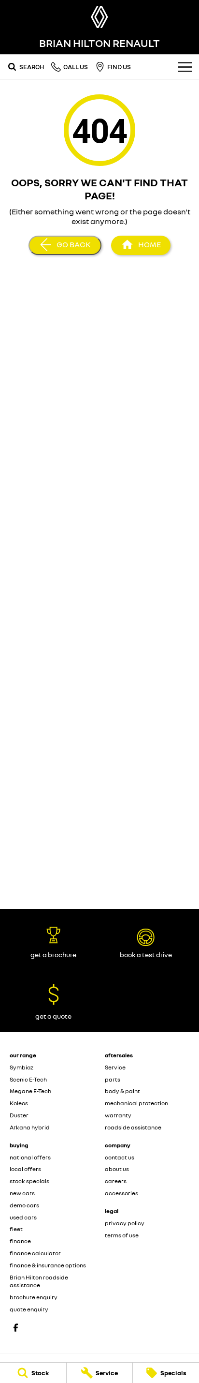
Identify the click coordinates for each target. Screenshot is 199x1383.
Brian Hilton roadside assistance (39, 1281)
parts (112, 1079)
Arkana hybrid (30, 1127)
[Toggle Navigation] (185, 67)
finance (20, 1241)
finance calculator (35, 1253)
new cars (22, 1193)
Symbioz (21, 1067)
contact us (119, 1157)
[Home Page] (99, 17)
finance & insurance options (48, 1265)
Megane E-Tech (30, 1091)
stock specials (29, 1181)
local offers (25, 1169)
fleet (16, 1229)
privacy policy (124, 1223)
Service (115, 1067)
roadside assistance (133, 1127)
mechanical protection (136, 1103)
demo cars (24, 1205)
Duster (19, 1115)
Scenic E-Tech (28, 1079)
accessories (121, 1193)
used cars (23, 1217)
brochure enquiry (33, 1297)
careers (116, 1181)
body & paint (122, 1091)
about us (117, 1169)
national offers (30, 1157)
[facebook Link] (16, 1328)
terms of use (122, 1235)
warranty (118, 1115)
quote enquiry (29, 1309)
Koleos (19, 1103)
